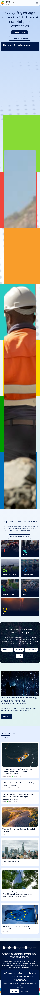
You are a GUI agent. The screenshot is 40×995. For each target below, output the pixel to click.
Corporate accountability (19, 38)
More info (20, 987)
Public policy (31, 649)
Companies (7, 649)
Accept (14, 991)
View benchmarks (19, 32)
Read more (6, 716)
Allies (19, 655)
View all (5, 737)
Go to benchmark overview (19, 536)
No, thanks (25, 991)
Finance (19, 649)
